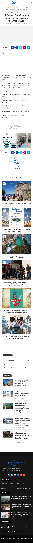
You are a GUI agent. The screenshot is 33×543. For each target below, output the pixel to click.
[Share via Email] (28, 47)
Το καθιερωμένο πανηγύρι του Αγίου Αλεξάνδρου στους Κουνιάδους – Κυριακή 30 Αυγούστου (21, 382)
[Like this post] (13, 47)
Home (3, 7)
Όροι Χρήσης (20, 485)
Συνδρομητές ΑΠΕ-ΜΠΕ (23, 488)
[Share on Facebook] (16, 47)
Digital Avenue (20, 540)
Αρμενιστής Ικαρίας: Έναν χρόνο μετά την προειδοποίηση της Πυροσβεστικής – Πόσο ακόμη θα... (21, 506)
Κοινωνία (10, 7)
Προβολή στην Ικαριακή (7, 483)
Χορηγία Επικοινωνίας (7, 485)
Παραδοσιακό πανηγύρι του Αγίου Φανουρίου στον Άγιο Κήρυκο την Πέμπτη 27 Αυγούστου (21, 394)
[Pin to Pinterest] (24, 47)
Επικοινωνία (20, 483)
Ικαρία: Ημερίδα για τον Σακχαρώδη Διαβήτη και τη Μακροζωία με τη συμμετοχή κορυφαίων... (20, 514)
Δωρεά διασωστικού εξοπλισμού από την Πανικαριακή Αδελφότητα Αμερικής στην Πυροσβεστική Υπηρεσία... (16, 284)
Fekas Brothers (12, 540)
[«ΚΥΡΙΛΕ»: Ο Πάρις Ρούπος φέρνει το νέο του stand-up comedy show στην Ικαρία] (16, 324)
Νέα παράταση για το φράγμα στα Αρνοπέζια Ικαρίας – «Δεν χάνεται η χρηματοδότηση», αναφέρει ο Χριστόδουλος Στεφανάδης (21, 408)
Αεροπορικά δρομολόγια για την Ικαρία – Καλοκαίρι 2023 (16, 531)
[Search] (31, 2)
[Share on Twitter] (20, 47)
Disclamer (3, 488)
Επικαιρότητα (19, 7)
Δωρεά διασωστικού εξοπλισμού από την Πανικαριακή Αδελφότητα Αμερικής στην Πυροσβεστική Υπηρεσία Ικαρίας (21, 436)
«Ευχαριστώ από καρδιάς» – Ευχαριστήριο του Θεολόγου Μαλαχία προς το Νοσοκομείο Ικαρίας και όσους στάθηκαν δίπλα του (22, 422)
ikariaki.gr (8, 23)
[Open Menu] (1, 2)
